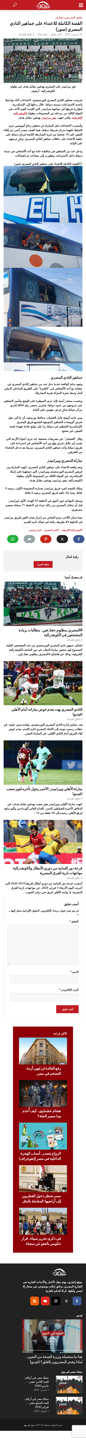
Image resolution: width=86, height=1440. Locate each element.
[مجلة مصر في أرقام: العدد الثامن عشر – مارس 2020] (69, 1384)
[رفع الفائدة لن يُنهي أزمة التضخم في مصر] (43, 1051)
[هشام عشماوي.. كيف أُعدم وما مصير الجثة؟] (43, 1093)
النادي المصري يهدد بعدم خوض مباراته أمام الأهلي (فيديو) (46, 711)
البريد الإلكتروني (69, 989)
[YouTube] (45, 1301)
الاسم (74, 972)
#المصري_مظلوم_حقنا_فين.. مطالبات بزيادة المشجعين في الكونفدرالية (50, 632)
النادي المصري (51, 530)
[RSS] (34, 1301)
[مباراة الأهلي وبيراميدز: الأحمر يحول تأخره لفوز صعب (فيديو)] (43, 762)
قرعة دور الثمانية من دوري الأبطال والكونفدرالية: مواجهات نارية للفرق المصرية (47, 870)
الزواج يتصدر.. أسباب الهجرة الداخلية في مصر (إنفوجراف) (40, 1156)
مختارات (59, 17)
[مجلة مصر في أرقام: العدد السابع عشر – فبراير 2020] (69, 1405)
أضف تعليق (56, 34)
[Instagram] (55, 1301)
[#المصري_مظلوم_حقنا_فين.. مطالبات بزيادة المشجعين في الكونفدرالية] (43, 604)
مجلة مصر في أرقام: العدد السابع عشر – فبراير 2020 (37, 1402)
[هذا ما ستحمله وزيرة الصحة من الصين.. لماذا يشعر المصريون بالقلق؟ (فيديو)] (52, 1336)
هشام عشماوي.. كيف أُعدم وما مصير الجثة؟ (41, 1113)
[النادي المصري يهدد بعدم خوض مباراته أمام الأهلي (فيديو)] (43, 683)
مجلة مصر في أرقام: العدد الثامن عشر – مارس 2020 (37, 1381)
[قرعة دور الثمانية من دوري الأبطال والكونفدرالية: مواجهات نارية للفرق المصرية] (43, 842)
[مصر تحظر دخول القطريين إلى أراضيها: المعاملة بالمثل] (43, 1178)
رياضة (79, 17)
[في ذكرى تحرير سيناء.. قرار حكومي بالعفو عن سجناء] (43, 1221)
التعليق (74, 921)
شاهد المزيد (43, 564)
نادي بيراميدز (35, 530)
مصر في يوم (29, 1425)
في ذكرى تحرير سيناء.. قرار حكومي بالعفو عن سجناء (41, 1241)
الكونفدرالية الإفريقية (72, 530)
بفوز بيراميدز (48, 117)
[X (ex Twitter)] (66, 1301)
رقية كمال (42, 34)
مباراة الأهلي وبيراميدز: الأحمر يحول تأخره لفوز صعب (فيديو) (44, 791)
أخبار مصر (70, 17)
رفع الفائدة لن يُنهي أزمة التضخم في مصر (43, 1071)
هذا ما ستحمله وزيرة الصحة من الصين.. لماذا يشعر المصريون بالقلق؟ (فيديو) (54, 1359)
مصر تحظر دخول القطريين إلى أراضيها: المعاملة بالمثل (41, 1198)
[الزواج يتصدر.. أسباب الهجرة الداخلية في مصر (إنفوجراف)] (43, 1136)
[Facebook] (77, 1301)
